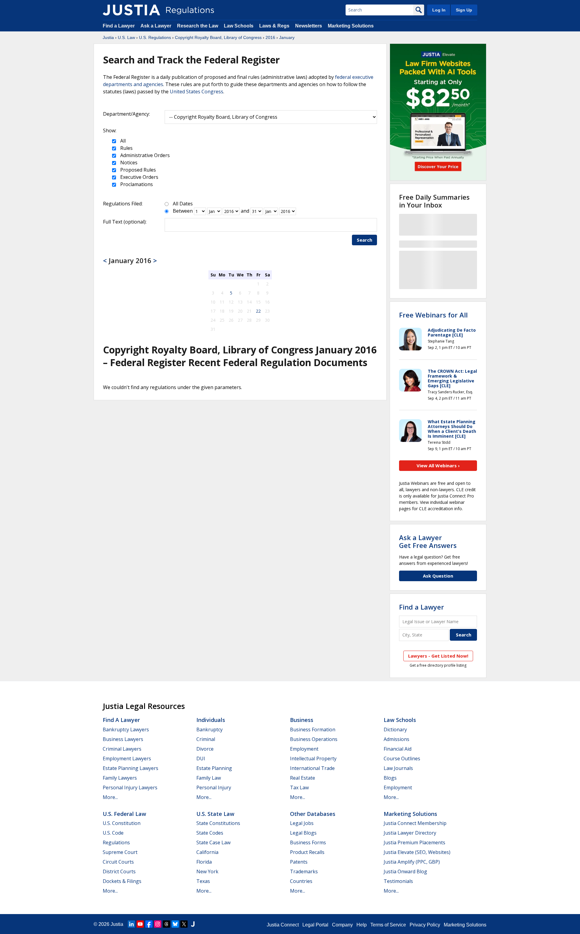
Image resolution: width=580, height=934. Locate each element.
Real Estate (302, 778)
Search (364, 240)
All (122, 140)
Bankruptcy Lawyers (126, 729)
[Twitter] (184, 924)
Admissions (396, 739)
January (287, 37)
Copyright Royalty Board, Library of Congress (218, 37)
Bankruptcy (209, 729)
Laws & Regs (274, 25)
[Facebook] (149, 924)
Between (183, 211)
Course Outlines (402, 758)
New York (207, 871)
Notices (128, 162)
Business (301, 719)
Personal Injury (213, 787)
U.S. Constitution (121, 823)
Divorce (205, 749)
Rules (126, 148)
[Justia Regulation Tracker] (131, 10)
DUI (200, 758)
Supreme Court (120, 852)
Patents (299, 861)
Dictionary (395, 729)
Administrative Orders (144, 155)
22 (258, 311)
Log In (439, 10)
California (207, 852)
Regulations (116, 842)
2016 (270, 37)
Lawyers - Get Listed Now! (438, 656)
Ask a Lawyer (156, 25)
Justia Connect (283, 924)
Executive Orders (138, 177)
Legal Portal (315, 924)
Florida (204, 861)
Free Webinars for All (433, 315)
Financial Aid (397, 749)
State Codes (209, 832)
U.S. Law (126, 37)
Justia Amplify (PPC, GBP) (412, 861)
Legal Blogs (303, 832)
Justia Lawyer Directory (410, 832)
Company (342, 924)
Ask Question (438, 576)
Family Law (208, 778)
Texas (203, 881)
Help (361, 924)
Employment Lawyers (127, 758)
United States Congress (196, 91)
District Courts (119, 871)
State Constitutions (218, 823)
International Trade (312, 768)
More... (110, 797)
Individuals (210, 719)
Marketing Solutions (351, 25)
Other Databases (312, 813)
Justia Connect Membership (415, 823)
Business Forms (308, 842)
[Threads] (166, 924)
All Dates (183, 203)
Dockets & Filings (122, 881)
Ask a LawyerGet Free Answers (428, 541)
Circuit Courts (118, 861)
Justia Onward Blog (405, 871)
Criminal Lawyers (122, 749)
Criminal (205, 739)
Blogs (390, 778)
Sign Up (464, 10)
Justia (108, 37)
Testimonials (398, 881)
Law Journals (398, 768)
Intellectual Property (313, 758)
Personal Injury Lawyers (130, 787)
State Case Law (213, 842)
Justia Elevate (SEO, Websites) (417, 852)
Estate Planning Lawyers (130, 768)
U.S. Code (113, 832)
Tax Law (299, 787)
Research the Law (197, 25)
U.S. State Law (215, 813)
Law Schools (238, 25)
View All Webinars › (438, 465)
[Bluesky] (175, 924)
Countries (301, 881)
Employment (304, 749)
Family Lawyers (120, 778)
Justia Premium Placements (414, 842)
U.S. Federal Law (124, 813)
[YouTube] (140, 924)
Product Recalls (307, 852)
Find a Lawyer (119, 25)
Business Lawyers (123, 739)
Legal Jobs (302, 823)
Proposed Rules (137, 169)
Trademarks (304, 871)
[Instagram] (157, 924)
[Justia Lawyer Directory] (192, 924)
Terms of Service (388, 924)
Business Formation (312, 729)
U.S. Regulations (155, 37)
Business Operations (313, 739)
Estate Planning (214, 768)
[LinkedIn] (131, 924)
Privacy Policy (425, 924)
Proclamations (136, 184)
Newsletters (308, 25)
